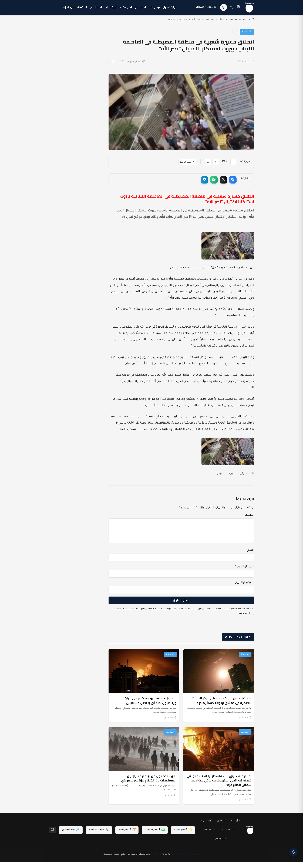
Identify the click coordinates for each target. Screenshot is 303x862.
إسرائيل (243, 473)
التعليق (249, 515)
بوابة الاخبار (169, 7)
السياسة (128, 7)
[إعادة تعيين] (208, 162)
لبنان (219, 473)
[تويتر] (223, 180)
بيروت (231, 473)
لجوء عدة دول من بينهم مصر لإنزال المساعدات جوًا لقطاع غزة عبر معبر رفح (148, 778)
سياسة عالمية (230, 830)
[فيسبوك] (233, 180)
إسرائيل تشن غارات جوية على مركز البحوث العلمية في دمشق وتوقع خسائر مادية (221, 700)
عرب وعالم (154, 7)
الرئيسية (247, 19)
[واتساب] (214, 180)
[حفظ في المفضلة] (113, 62)
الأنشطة (82, 7)
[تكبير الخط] (216, 162)
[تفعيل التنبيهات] (293, 852)
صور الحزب (69, 7)
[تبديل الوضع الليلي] (223, 7)
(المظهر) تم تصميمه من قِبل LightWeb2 (175, 854)
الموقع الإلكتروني (244, 582)
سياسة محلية (211, 830)
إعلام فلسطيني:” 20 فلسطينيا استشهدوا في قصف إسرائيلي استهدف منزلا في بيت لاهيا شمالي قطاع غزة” (219, 780)
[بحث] (231, 7)
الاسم (250, 550)
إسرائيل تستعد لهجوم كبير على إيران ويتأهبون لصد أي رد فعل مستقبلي (150, 700)
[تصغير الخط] (233, 162)
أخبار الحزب (96, 7)
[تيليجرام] (204, 180)
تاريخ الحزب (111, 7)
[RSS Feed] (52, 830)
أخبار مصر (140, 7)
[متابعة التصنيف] (235, 32)
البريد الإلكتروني (244, 566)
